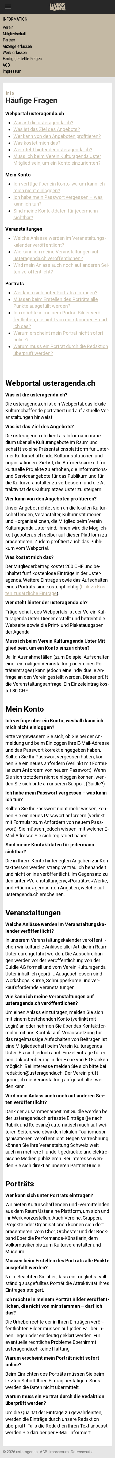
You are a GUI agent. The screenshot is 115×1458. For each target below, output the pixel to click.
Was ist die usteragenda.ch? (43, 122)
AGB (6, 65)
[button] (8, 7)
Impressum (12, 71)
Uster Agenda (57, 7)
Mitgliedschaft (14, 33)
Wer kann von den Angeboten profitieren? (57, 136)
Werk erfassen (15, 52)
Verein (8, 27)
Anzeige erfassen (17, 46)
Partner (9, 40)
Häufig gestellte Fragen (22, 58)
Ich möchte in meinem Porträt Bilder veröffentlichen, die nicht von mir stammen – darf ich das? (60, 319)
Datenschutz (82, 1452)
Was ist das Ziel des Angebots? (46, 129)
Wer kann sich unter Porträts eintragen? (55, 292)
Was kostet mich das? (36, 143)
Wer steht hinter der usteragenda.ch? (52, 149)
